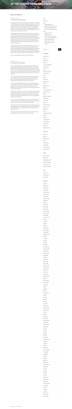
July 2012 (45, 295)
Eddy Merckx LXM (46, 71)
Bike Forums (45, 134)
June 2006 (45, 389)
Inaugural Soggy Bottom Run (49, 39)
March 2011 (45, 316)
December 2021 (46, 192)
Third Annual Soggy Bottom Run (50, 36)
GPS (44, 83)
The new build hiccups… (18, 20)
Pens (44, 102)
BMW (44, 62)
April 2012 (45, 301)
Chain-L (44, 140)
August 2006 (45, 385)
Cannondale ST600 (46, 64)
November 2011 (46, 307)
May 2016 (45, 278)
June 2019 (45, 238)
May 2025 (45, 183)
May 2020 (45, 223)
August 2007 (45, 366)
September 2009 (46, 339)
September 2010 (46, 324)
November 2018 (46, 248)
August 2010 (45, 326)
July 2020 (45, 219)
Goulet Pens (45, 172)
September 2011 (46, 309)
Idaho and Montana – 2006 (49, 42)
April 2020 (45, 225)
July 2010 (45, 328)
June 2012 (45, 297)
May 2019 (45, 240)
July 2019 (45, 236)
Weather (46, 44)
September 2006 (46, 383)
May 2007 (45, 373)
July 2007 (45, 368)
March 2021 (45, 204)
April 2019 (45, 242)
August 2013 (45, 284)
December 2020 (46, 211)
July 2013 (45, 286)
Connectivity (45, 66)
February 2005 (46, 394)
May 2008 (45, 358)
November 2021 (46, 194)
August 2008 (45, 354)
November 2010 (46, 320)
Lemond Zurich (46, 92)
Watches (44, 125)
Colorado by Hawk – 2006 (49, 40)
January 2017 (45, 274)
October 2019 (45, 232)
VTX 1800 (45, 123)
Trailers (44, 117)
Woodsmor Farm (46, 127)
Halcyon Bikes (45, 144)
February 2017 (45, 272)
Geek (44, 77)
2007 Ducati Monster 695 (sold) (50, 27)
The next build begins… (18, 63)
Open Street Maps (46, 147)
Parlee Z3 (45, 100)
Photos (44, 31)
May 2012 (45, 299)
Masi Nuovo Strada (46, 96)
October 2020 (45, 215)
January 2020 (45, 227)
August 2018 (45, 255)
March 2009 (45, 347)
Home (44, 18)
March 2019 (45, 244)
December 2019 (46, 230)
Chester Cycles (46, 142)
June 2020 (45, 221)
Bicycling (44, 60)
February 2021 (45, 206)
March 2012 (45, 303)
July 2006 (45, 387)
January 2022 (45, 190)
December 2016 (46, 276)
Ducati (44, 68)
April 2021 (45, 202)
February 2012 (45, 305)
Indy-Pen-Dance (46, 175)
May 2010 (45, 333)
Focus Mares (45, 73)
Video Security (45, 121)
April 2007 (45, 375)
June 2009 (45, 343)
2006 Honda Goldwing (48, 24)
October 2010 (45, 322)
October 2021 (45, 196)
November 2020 (46, 213)
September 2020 (46, 217)
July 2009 (45, 341)
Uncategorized (45, 119)
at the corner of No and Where (31, 4)
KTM (44, 87)
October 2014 (45, 282)
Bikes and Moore (46, 138)
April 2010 (45, 335)
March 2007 (45, 377)
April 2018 (45, 257)
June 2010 (45, 330)
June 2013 (45, 288)
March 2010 (45, 337)
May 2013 (45, 291)
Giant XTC (45, 79)
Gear (44, 75)
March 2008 (45, 362)
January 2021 (45, 209)
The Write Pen (45, 177)
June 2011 (45, 312)
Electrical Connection (47, 162)
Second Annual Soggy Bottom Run (50, 37)
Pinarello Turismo (46, 104)
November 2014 (46, 280)
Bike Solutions (45, 157)
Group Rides (45, 85)
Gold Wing (45, 81)
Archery (44, 58)
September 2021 (46, 198)
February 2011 (45, 318)
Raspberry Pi (45, 106)
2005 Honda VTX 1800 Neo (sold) (50, 29)
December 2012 (46, 293)
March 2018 (45, 259)
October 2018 (45, 251)
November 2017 (46, 267)
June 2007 (45, 370)
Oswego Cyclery (46, 149)
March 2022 (45, 185)
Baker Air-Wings (46, 155)
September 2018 (46, 253)
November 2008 (46, 349)
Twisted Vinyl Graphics (47, 166)
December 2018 (46, 246)
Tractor (44, 115)
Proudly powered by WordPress (16, 406)
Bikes (44, 22)
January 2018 (45, 263)
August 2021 (45, 200)
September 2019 (46, 234)
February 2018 (45, 261)
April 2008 (45, 360)
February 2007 (45, 379)
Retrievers (45, 108)
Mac (44, 94)
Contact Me (45, 20)
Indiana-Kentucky (47, 34)
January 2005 (45, 396)
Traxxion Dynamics (46, 164)
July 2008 (45, 356)
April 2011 (45, 314)
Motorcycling (45, 98)
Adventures (45, 56)
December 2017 (46, 265)
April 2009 (45, 345)
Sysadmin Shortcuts (46, 113)
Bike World (45, 136)
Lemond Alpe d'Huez (47, 89)
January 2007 (45, 381)
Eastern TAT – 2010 (48, 32)
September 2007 (46, 364)
